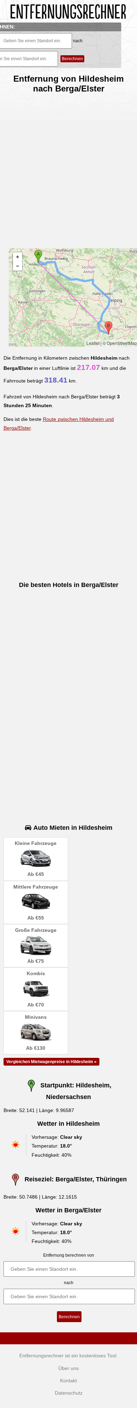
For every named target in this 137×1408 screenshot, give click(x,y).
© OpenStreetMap (120, 343)
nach (78, 40)
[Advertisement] (68, 167)
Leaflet (92, 343)
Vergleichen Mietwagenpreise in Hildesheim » (51, 1061)
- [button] (17, 266)
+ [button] (17, 256)
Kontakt (68, 1380)
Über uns (68, 1368)
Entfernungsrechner (41, 1355)
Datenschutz (69, 1393)
